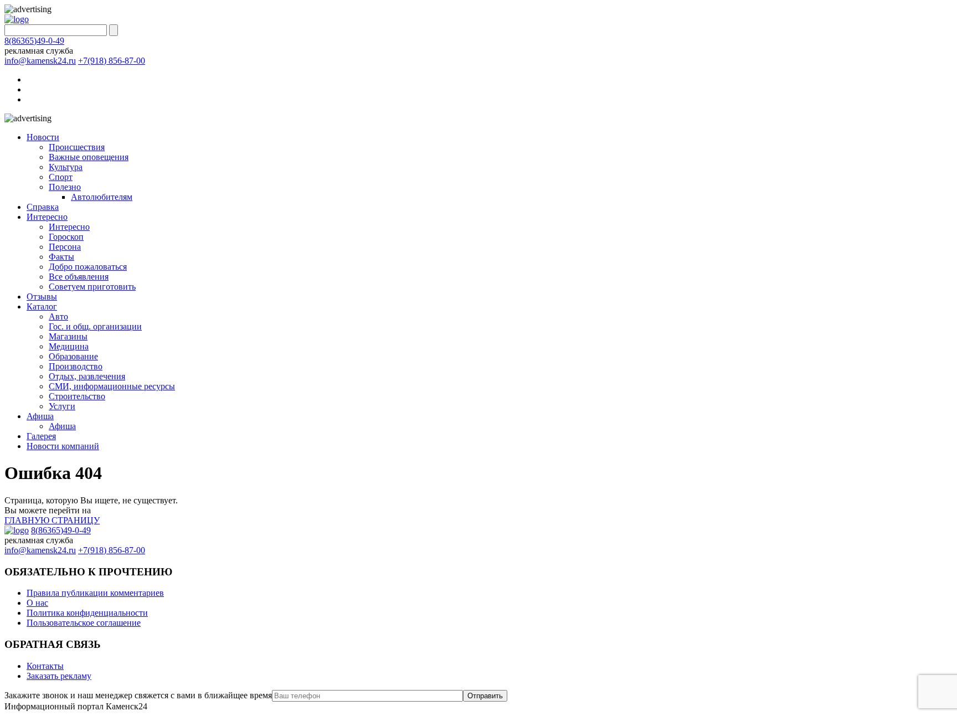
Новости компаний (63, 446)
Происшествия (77, 147)
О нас (37, 602)
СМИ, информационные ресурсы (112, 386)
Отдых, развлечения (87, 376)
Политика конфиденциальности (87, 612)
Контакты (45, 666)
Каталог (42, 306)
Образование (73, 356)
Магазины (68, 336)
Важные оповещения (88, 157)
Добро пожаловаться (88, 266)
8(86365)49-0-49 (34, 40)
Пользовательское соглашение (84, 622)
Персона (65, 246)
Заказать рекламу (59, 676)
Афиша (40, 416)
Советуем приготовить (92, 286)
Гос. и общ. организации (95, 326)
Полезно (65, 187)
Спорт (61, 177)
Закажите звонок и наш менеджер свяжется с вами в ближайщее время (138, 695)
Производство (75, 366)
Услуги (62, 406)
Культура (66, 167)
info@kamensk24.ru (40, 60)
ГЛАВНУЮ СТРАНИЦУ (52, 520)
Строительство (77, 396)
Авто (58, 316)
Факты (61, 256)
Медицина (69, 346)
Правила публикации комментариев (95, 592)
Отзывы (42, 296)
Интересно (47, 217)
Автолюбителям (101, 197)
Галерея (41, 436)
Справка (43, 207)
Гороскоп (66, 236)
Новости (43, 137)
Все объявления (79, 276)
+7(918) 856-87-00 (111, 60)
